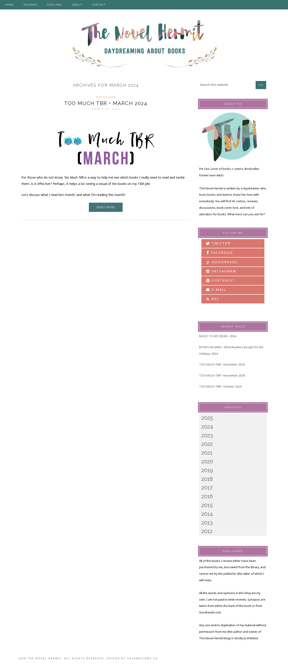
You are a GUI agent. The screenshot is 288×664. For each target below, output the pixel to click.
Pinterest (222, 280)
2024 (207, 426)
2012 (206, 531)
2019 (207, 470)
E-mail (218, 289)
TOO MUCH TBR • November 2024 (222, 375)
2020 (207, 461)
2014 (207, 514)
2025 (207, 418)
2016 (207, 496)
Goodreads (222, 262)
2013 (207, 522)
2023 (207, 435)
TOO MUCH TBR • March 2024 (105, 103)
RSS (214, 299)
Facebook (221, 252)
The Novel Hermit (144, 44)
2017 (207, 487)
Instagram (223, 271)
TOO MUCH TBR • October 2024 (220, 386)
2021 (206, 452)
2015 (207, 505)
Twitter (220, 243)
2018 (207, 479)
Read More (106, 207)
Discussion (106, 97)
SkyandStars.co (142, 658)
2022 (207, 444)
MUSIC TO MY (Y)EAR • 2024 (217, 336)
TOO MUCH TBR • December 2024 (222, 364)
